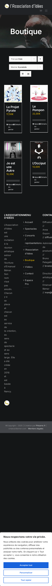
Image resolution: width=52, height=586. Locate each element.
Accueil (26, 222)
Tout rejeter (26, 580)
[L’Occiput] (39, 150)
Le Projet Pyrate (12, 108)
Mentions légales (35, 428)
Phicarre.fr (40, 425)
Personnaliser (26, 572)
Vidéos (26, 266)
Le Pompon (38, 108)
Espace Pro (26, 282)
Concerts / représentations (26, 239)
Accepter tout (26, 565)
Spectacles (26, 228)
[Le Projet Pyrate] (13, 93)
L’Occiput (39, 163)
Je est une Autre (10, 166)
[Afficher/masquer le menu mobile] (46, 10)
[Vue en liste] (28, 74)
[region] (26, 559)
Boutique (26, 260)
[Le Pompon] (39, 93)
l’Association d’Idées (26, 251)
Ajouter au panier (10, 126)
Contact (26, 273)
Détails (17, 124)
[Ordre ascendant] (40, 59)
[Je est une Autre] (13, 150)
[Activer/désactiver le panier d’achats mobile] (40, 10)
